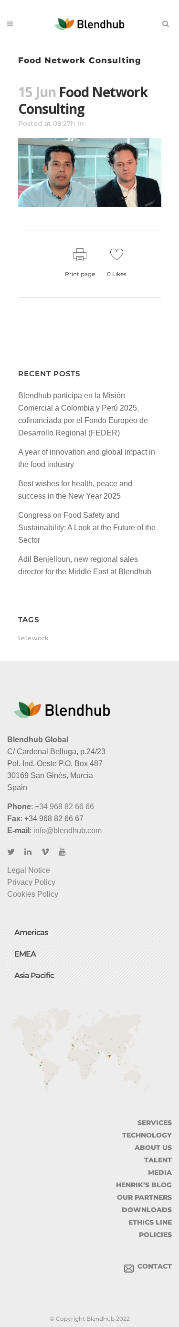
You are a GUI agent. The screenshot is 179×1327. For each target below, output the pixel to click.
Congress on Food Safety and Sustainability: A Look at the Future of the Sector (87, 527)
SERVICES (154, 1122)
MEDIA (160, 1172)
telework (33, 638)
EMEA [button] (25, 954)
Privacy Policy (31, 882)
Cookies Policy (32, 894)
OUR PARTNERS (144, 1197)
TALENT (158, 1160)
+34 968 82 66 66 (64, 807)
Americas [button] (31, 932)
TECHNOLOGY (147, 1135)
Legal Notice (28, 870)
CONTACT (153, 1266)
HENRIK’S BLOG (144, 1185)
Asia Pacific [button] (34, 975)
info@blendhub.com (67, 830)
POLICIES (155, 1234)
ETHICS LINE (150, 1222)
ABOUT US (153, 1147)
